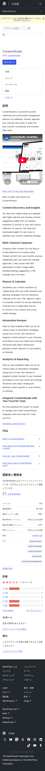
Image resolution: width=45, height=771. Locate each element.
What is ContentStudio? (13, 439)
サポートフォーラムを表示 (14, 629)
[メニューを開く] (41, 3)
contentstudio (14, 55)
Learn (5, 688)
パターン (28, 680)
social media (37, 556)
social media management (32, 561)
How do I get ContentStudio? (16, 456)
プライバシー (8, 680)
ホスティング (8, 675)
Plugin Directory (9, 11)
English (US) (37, 535)
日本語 (11, 733)
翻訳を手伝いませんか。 (29, 19)
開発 (7, 91)
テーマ (27, 671)
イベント (28, 692)
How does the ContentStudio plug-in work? (18, 447)
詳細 (7, 71)
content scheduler (35, 551)
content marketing (35, 546)
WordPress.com (11, 709)
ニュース (6, 671)
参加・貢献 (29, 688)
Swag (27, 701)
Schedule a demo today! (13, 423)
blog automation (36, 541)
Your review (7, 610)
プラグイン (29, 675)
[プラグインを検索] (29, 28)
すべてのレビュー (34, 610)
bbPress (7, 718)
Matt (6, 713)
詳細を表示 (7, 568)
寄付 (27, 696)
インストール (11, 84)
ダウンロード (9, 62)
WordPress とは (9, 666)
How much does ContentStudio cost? (17, 464)
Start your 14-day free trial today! (18, 191)
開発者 (5, 696)
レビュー (9, 78)
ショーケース (30, 666)
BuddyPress (9, 722)
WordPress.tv (9, 701)
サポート (9, 97)
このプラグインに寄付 (12, 651)
